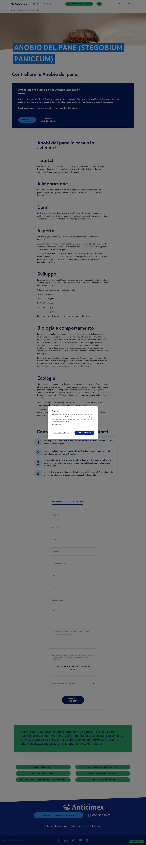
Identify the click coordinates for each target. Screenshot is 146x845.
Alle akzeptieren (84, 433)
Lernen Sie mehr (56, 424)
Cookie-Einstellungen (61, 433)
